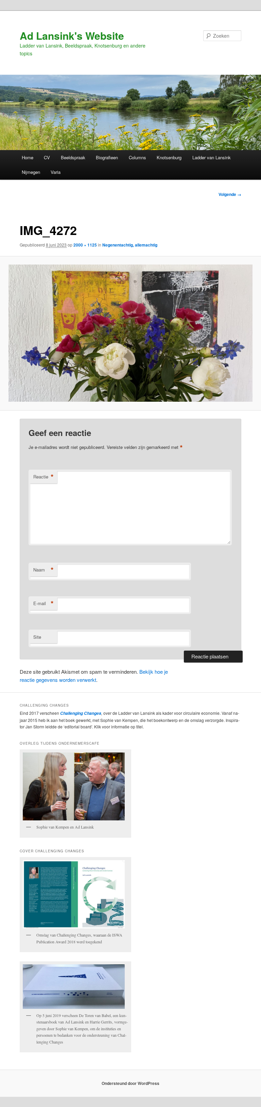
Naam (43, 569)
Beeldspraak (73, 157)
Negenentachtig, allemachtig (129, 245)
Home (27, 157)
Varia (55, 172)
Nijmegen (31, 172)
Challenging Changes (80, 713)
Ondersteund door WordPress (130, 1083)
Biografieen (107, 157)
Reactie (43, 476)
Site (37, 637)
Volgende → (230, 194)
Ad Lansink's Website (72, 35)
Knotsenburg (169, 157)
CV (47, 157)
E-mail (43, 603)
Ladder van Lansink (211, 157)
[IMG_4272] (130, 333)
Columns (137, 157)
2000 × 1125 (85, 245)
